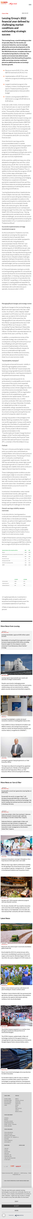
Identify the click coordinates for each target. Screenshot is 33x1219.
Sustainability (7, 1142)
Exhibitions (6, 1145)
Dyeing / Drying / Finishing (10, 1124)
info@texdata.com (16, 1174)
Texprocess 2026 (8, 1156)
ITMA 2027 (6, 1148)
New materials (7, 1103)
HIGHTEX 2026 (7, 1151)
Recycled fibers (7, 1102)
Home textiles (18, 1108)
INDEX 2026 (6, 1153)
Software (6, 1138)
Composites (17, 1103)
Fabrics (17, 1098)
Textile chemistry (8, 1140)
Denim (16, 1106)
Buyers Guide (22, 1145)
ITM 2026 (6, 1150)
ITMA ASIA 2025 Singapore (9, 1158)
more (16, 1210)
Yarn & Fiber (7, 1095)
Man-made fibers (8, 1100)
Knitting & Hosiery (8, 1121)
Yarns (5, 1105)
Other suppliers (8, 1126)
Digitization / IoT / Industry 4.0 (11, 1137)
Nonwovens (17, 1102)
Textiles (17, 1095)
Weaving (6, 1119)
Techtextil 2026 (7, 1154)
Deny (16, 1201)
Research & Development (9, 1135)
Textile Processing (8, 1132)
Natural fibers (7, 1098)
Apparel (17, 1105)
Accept (16, 1206)
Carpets (17, 1110)
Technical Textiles (19, 1100)
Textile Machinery (8, 1114)
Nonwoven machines (9, 1122)
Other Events (7, 1159)
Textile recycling (8, 1134)
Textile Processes (8, 1129)
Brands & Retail (18, 1111)
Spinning (6, 1118)
